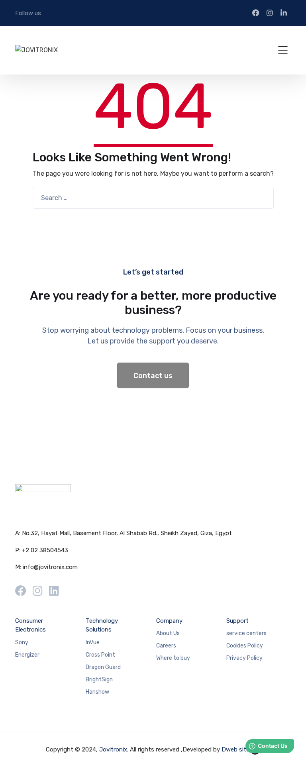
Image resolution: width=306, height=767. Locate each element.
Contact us (153, 375)
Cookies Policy (244, 645)
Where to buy (173, 658)
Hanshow (97, 692)
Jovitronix (113, 749)
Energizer (27, 654)
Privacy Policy (244, 658)
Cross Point (100, 654)
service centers (246, 633)
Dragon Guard (103, 667)
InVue (93, 642)
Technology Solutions (102, 625)
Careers (166, 645)
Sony (21, 642)
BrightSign (99, 679)
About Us (168, 633)
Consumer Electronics (30, 625)
